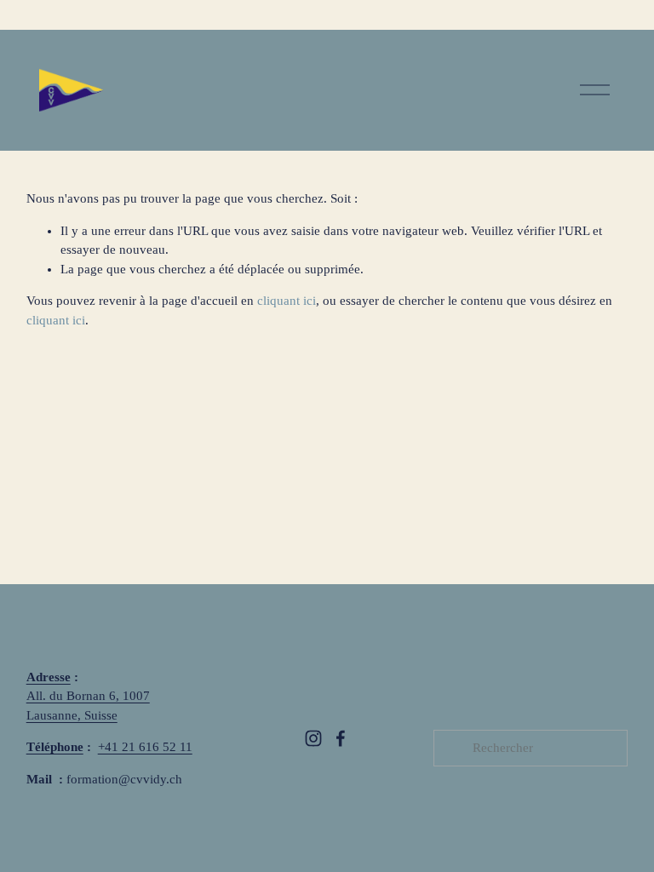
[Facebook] (340, 738)
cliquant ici (286, 300)
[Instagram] (313, 738)
